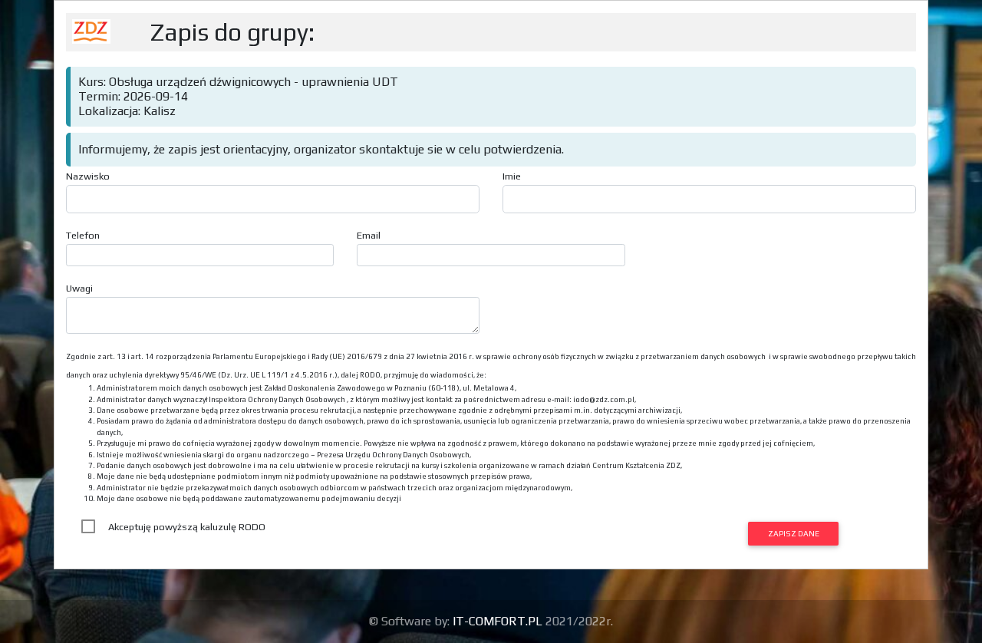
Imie (512, 176)
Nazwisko (88, 176)
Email (369, 235)
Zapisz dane (793, 533)
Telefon (83, 235)
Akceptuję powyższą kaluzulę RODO (186, 527)
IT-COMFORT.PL (499, 621)
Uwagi (79, 288)
